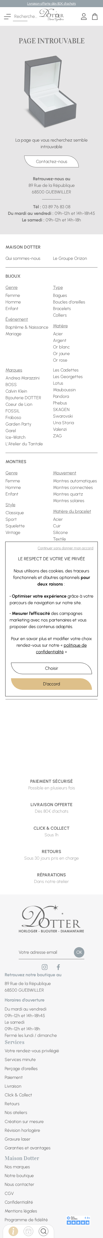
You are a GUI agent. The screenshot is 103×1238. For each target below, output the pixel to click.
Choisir (51, 668)
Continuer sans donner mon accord (65, 548)
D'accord (51, 683)
